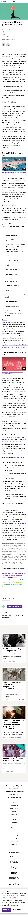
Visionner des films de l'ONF (14, 788)
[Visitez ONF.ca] (16, 1)
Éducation (4, 34)
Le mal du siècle (5, 598)
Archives (14, 831)
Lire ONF (5, 1)
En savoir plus (17, 910)
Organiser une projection (14, 797)
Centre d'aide (14, 805)
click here (21, 568)
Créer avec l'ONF (14, 794)
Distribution (14, 825)
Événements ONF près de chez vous (14, 791)
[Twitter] (8, 44)
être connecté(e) (12, 615)
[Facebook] (3, 44)
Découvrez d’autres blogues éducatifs (13, 573)
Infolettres (14, 814)
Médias (14, 811)
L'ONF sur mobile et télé (14, 852)
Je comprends (6, 910)
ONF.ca (14, 819)
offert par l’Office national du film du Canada (12, 373)
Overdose (12, 598)
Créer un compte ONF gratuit (14, 786)
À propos (14, 802)
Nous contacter (14, 808)
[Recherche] (26, 2)
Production (14, 822)
